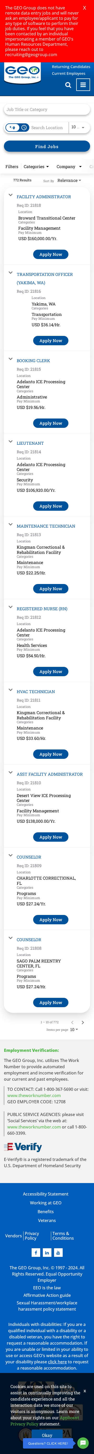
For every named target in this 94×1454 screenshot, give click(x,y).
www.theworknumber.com (34, 1095)
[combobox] (44, 109)
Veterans (47, 1220)
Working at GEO (46, 1203)
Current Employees (68, 73)
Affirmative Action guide (47, 1295)
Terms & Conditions (63, 1236)
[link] (47, 226)
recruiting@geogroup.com (31, 54)
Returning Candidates (71, 66)
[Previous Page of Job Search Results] (72, 1022)
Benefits (46, 1211)
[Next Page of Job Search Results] (83, 1022)
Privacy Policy (32, 1236)
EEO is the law (47, 1288)
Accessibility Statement (45, 1194)
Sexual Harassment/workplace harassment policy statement (47, 1306)
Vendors (13, 1236)
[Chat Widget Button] (83, 1443)
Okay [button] (47, 1435)
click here (57, 1362)
